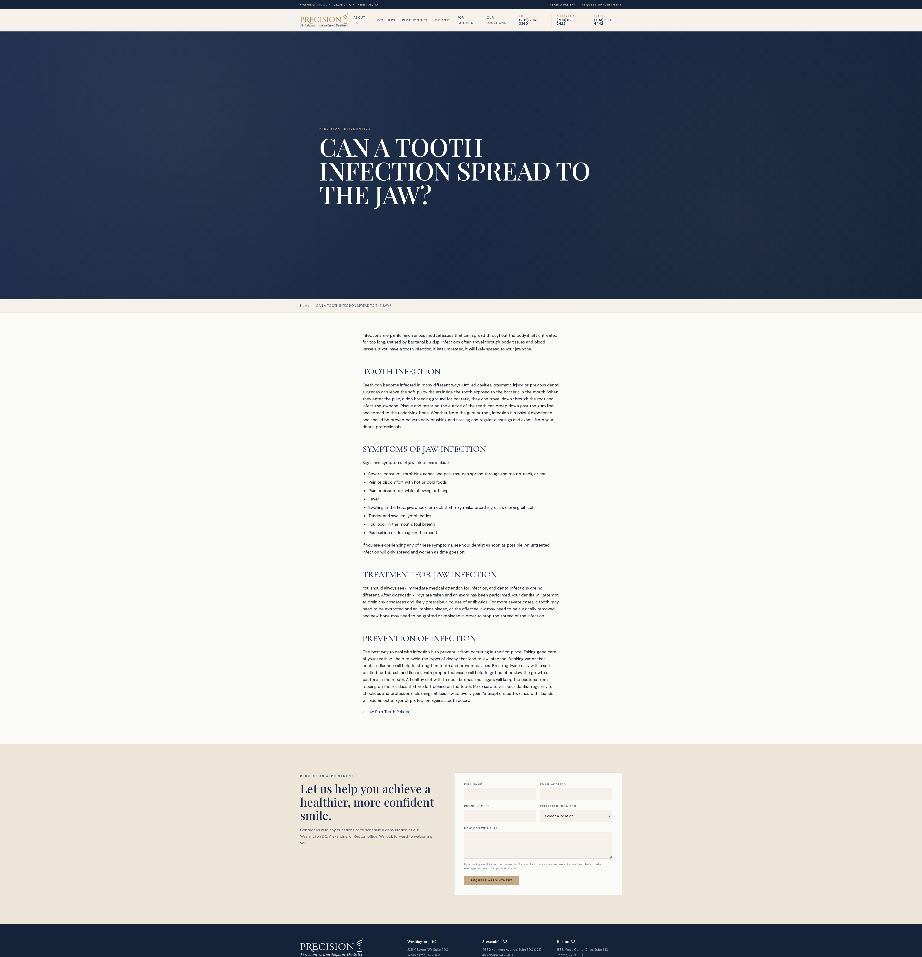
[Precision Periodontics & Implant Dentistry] (324, 20)
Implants (442, 20)
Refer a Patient (563, 4)
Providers (386, 20)
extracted (394, 609)
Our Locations (496, 20)
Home (304, 306)
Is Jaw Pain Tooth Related (387, 711)
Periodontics (414, 20)
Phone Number (477, 806)
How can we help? (480, 828)
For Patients (465, 20)
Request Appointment (602, 4)
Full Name (473, 784)
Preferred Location (558, 806)
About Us (359, 20)
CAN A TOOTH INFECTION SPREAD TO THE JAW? (353, 306)
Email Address (553, 784)
